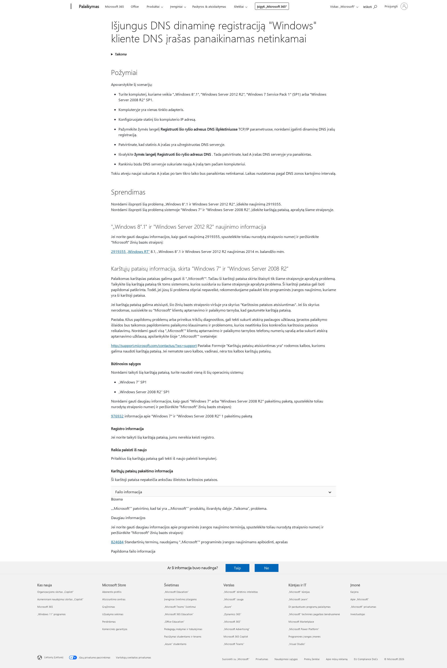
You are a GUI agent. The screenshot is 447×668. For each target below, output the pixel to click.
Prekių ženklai (312, 659)
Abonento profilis (112, 592)
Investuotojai (357, 614)
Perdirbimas (109, 621)
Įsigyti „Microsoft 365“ (272, 6)
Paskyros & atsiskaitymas (209, 6)
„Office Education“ (174, 621)
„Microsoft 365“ (232, 621)
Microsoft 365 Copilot (236, 636)
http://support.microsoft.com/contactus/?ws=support (154, 345)
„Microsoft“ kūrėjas (299, 592)
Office (135, 6)
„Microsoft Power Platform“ (303, 629)
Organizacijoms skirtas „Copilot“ (55, 592)
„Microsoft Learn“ (298, 599)
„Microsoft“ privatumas (363, 606)
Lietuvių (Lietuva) (53, 657)
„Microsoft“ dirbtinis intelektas (241, 592)
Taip (237, 567)
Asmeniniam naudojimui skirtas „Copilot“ (60, 599)
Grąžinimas (108, 606)
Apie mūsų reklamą (337, 659)
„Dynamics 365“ (232, 614)
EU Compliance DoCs (366, 659)
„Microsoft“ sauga (234, 599)
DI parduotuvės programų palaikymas (309, 606)
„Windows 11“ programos (51, 614)
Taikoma (120, 54)
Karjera (354, 592)
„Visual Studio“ (296, 644)
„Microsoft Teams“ (234, 644)
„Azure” (228, 606)
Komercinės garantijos (114, 629)
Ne (266, 567)
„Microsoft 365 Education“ (178, 614)
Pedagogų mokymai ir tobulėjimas (183, 629)
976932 (117, 415)
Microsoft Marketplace (301, 621)
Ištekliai (239, 6)
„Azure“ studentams (175, 644)
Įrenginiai (176, 6)
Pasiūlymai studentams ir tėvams (182, 636)
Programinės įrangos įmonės (304, 636)
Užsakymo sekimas (112, 614)
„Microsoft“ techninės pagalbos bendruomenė (314, 614)
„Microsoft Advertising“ (237, 629)
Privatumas (262, 659)
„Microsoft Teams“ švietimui (180, 606)
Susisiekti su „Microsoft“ (235, 659)
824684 (117, 541)
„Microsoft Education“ (176, 592)
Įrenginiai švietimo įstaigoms (180, 599)
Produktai (153, 6)
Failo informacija (128, 491)
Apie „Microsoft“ (359, 599)
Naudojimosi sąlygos (286, 659)
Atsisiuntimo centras (113, 599)
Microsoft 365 (114, 6)
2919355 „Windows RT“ (130, 251)
